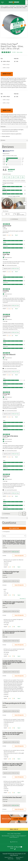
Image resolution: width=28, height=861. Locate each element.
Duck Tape (12, 6)
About (8, 833)
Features (3, 126)
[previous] (3, 25)
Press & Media (17, 833)
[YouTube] (21, 847)
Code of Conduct (8, 857)
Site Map (18, 858)
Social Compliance (21, 835)
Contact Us (14, 841)
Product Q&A (4, 518)
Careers (13, 835)
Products (6, 6)
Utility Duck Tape (19, 6)
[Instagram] (17, 847)
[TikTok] (14, 848)
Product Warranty (13, 837)
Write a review (19, 52)
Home (2, 6)
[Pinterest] (19, 847)
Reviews (3, 140)
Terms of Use (10, 858)
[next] (25, 25)
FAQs (12, 833)
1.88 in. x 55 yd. (6, 64)
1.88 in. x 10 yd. (6, 67)
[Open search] (26, 2)
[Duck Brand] (14, 2)
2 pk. (17, 61)
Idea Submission (5, 835)
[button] (7, 74)
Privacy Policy (19, 857)
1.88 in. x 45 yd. (6, 61)
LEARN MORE (18, 819)
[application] (14, 475)
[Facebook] (14, 847)
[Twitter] (16, 847)
